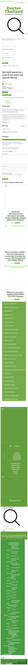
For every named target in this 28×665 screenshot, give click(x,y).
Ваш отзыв (5, 154)
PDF (24, 126)
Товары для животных (11, 395)
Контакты (15, 471)
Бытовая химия (9, 377)
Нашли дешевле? (7, 95)
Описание (7, 100)
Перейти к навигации (6, 1)
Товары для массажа (11, 388)
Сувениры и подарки (11, 399)
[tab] (15, 100)
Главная (4, 38)
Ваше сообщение (6, 57)
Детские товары (20, 97)
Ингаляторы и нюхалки (12, 348)
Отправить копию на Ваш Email (10, 65)
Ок (6, 663)
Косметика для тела (11, 333)
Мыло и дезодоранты (11, 351)
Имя (3, 166)
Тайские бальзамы (10, 344)
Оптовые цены (8, 83)
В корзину (5, 92)
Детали (7, 101)
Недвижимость (15, 469)
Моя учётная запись (9, 507)
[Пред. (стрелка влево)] (1, 658)
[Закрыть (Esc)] (1, 657)
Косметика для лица (11, 329)
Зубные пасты (8, 340)
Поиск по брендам (10, 303)
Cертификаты (8, 318)
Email (4, 169)
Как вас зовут (5, 53)
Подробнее (9, 663)
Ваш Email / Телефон (8, 49)
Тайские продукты (10, 366)
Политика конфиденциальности (19, 534)
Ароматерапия (8, 362)
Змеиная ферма (9, 325)
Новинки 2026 (9, 38)
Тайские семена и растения (13, 355)
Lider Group (19, 537)
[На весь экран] (4, 657)
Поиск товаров (6, 526)
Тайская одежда (9, 392)
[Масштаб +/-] (5, 657)
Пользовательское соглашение (7, 536)
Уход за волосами (10, 337)
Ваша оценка (5, 151)
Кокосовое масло (10, 359)
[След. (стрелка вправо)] (2, 658)
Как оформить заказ (15, 463)
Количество (5, 90)
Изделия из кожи (9, 384)
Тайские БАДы (8, 322)
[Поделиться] (2, 657)
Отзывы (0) (8, 102)
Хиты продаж (8, 311)
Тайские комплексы (11, 307)
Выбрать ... (17, 263)
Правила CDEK (15, 465)
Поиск (5, 508)
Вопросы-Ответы (15, 467)
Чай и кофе (7, 373)
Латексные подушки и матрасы (14, 370)
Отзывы (15, 473)
